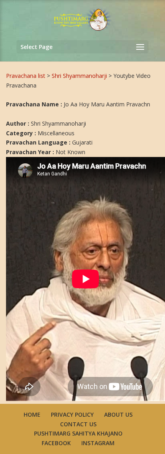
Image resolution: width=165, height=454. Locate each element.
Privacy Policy (72, 414)
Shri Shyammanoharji (80, 75)
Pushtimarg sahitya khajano (78, 433)
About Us (118, 414)
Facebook (56, 443)
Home (32, 414)
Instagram (98, 443)
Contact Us (78, 424)
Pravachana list (25, 75)
